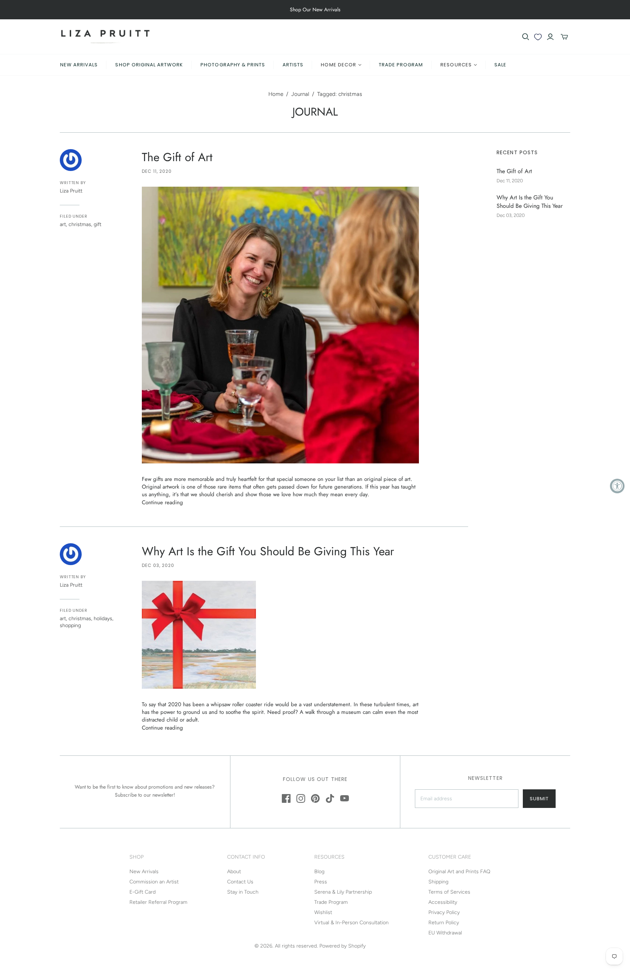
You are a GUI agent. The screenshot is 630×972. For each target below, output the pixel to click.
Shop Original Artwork (149, 64)
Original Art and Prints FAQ (459, 871)
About (234, 871)
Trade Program (401, 64)
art (63, 224)
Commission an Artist (154, 882)
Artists (293, 64)
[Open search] (525, 36)
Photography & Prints (233, 64)
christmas (80, 224)
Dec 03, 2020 (158, 565)
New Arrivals (79, 64)
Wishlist (323, 912)
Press (320, 882)
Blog (319, 871)
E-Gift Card (142, 892)
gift (97, 224)
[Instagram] (300, 798)
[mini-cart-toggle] (564, 37)
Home (275, 94)
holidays (103, 618)
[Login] (550, 37)
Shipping (438, 882)
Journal (300, 94)
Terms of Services (449, 892)
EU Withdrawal (445, 933)
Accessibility (442, 902)
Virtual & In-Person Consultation (351, 922)
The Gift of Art (177, 157)
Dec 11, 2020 (157, 171)
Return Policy (443, 922)
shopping (70, 625)
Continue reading (162, 502)
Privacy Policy (444, 912)
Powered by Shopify (342, 946)
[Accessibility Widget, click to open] (617, 486)
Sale (500, 64)
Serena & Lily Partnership (343, 892)
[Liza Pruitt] (105, 36)
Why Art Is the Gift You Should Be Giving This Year (268, 551)
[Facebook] (286, 798)
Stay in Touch (242, 892)
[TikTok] (330, 798)
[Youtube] (344, 798)
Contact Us (240, 882)
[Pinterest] (315, 798)
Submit (539, 798)
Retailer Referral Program (158, 902)
